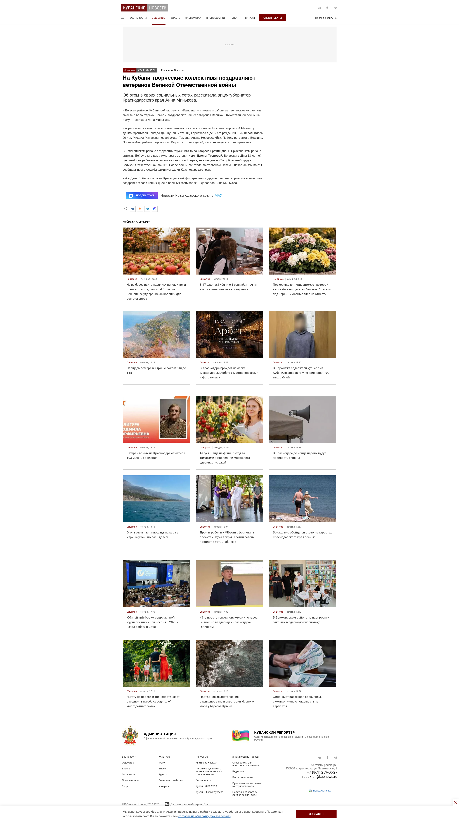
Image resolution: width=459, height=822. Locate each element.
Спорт (235, 17)
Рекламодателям (242, 777)
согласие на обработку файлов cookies (204, 816)
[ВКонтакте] (133, 209)
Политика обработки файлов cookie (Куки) (244, 793)
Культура (164, 756)
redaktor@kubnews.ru (319, 776)
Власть (175, 17)
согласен (316, 814)
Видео (162, 768)
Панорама (202, 756)
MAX (218, 195)
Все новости (138, 17)
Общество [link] (205, 279)
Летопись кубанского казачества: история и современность (209, 771)
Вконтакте (319, 8)
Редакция (238, 771)
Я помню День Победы (245, 756)
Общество (158, 17)
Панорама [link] (132, 279)
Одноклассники (327, 8)
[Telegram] (147, 209)
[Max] (155, 209)
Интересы (164, 786)
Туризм (250, 17)
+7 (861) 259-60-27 (322, 772)
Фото (162, 762)
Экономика (193, 17)
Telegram (335, 8)
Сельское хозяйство (171, 780)
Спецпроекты (272, 17)
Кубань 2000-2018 (206, 786)
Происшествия (216, 17)
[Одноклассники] (140, 209)
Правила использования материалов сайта (247, 785)
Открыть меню (123, 18)
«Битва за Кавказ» (207, 762)
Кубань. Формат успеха (209, 792)
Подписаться (145, 195)
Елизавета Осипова (172, 70)
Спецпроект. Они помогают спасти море (245, 764)
